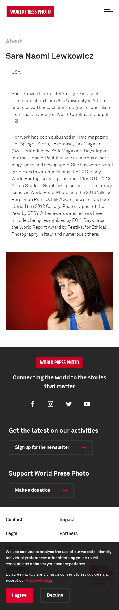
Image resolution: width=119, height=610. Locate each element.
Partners (69, 533)
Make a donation (32, 490)
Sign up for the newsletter (42, 447)
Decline (55, 595)
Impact (67, 519)
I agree (19, 595)
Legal (12, 533)
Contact (14, 519)
